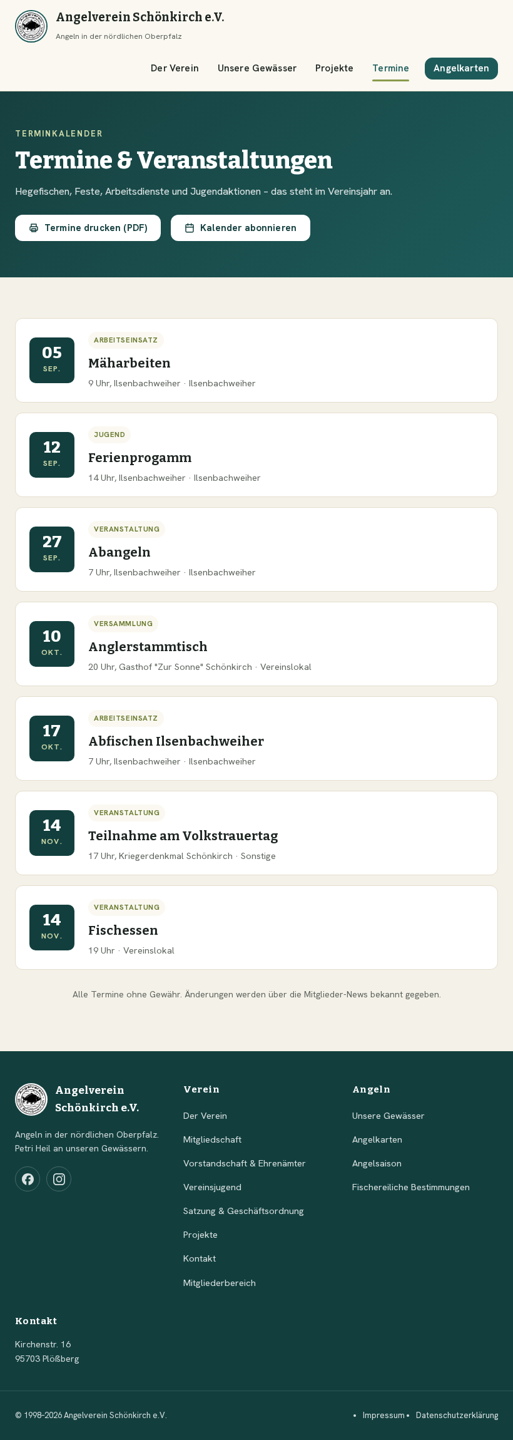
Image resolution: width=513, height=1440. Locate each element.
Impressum (384, 1415)
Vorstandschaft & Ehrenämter (244, 1163)
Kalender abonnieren (248, 228)
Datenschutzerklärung (457, 1415)
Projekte (334, 68)
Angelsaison (377, 1163)
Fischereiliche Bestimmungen (411, 1187)
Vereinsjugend (212, 1187)
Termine (390, 68)
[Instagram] (58, 1178)
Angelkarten (461, 68)
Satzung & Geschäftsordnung (243, 1210)
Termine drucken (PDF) (95, 228)
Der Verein (175, 68)
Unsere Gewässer (257, 68)
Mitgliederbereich (219, 1282)
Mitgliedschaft (212, 1139)
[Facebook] (27, 1178)
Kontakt (199, 1258)
